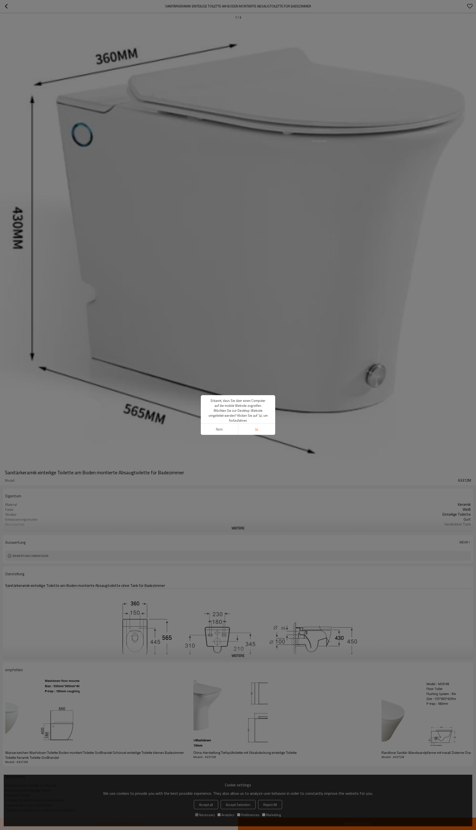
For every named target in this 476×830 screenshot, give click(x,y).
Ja (256, 429)
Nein (219, 429)
